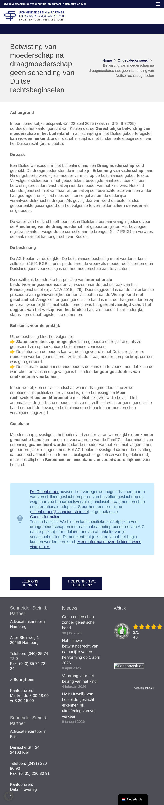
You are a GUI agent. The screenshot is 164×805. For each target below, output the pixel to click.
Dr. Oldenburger (44, 491)
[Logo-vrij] (34, 16)
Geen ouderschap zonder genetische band (78, 622)
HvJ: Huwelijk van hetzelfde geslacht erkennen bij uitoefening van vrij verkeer (78, 705)
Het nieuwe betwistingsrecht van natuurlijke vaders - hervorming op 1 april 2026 (81, 651)
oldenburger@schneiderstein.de (59, 511)
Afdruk (120, 608)
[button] (158, 4)
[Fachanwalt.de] (129, 666)
